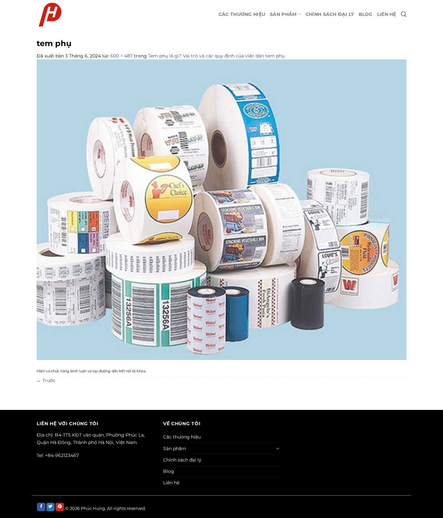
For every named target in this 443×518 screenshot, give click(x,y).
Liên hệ (386, 14)
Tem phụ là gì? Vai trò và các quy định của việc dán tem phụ (216, 55)
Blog (366, 14)
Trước (46, 380)
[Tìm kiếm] (403, 14)
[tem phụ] (221, 209)
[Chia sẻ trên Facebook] (41, 507)
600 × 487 (121, 55)
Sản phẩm (283, 14)
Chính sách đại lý (329, 14)
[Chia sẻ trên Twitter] (50, 507)
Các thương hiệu (242, 14)
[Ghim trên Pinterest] (59, 507)
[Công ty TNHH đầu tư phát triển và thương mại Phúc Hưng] (92, 14)
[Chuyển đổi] (278, 448)
